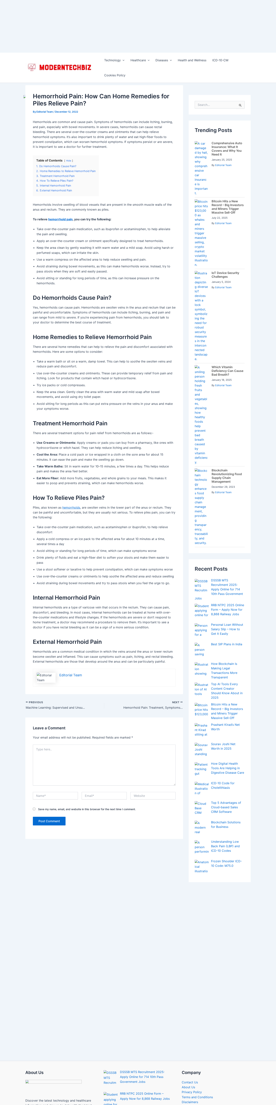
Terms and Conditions (197, 1072)
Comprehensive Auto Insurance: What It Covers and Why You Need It (227, 124)
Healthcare (138, 35)
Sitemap (187, 1082)
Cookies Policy (114, 50)
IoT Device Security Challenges (225, 250)
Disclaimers (190, 1077)
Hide (68, 136)
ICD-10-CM (220, 35)
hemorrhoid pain (60, 194)
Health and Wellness (192, 35)
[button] (122, 35)
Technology (112, 35)
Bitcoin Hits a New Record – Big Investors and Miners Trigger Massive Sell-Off (228, 182)
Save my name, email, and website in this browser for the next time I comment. (87, 784)
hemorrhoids (71, 483)
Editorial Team (223, 140)
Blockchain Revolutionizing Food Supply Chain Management (227, 451)
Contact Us (190, 1057)
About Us (188, 1062)
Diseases (161, 35)
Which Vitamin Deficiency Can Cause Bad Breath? (227, 346)
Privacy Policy (192, 1067)
